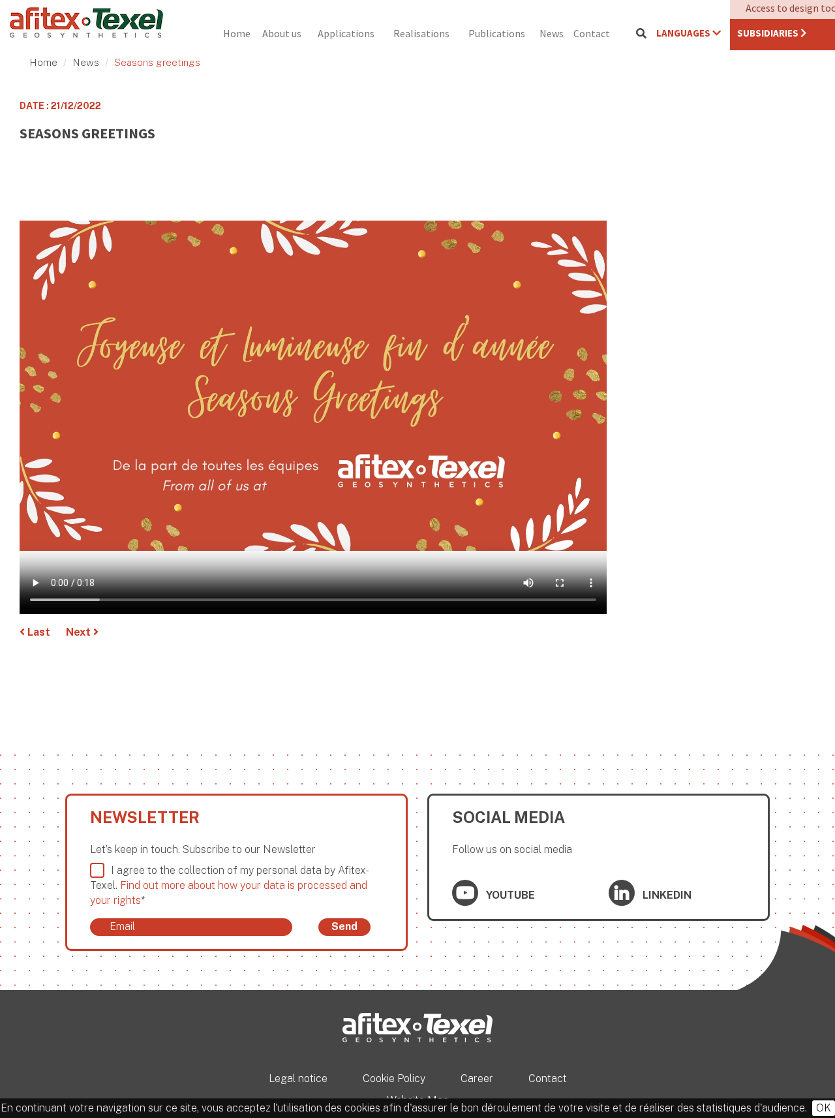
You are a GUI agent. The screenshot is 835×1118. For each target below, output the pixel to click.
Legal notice (298, 1078)
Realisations (421, 33)
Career (477, 1078)
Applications (346, 33)
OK (823, 1108)
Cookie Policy (394, 1078)
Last (37, 632)
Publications (496, 33)
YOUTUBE (509, 895)
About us (281, 33)
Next (79, 632)
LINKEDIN (665, 895)
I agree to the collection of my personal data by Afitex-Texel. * (229, 885)
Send (344, 926)
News (551, 33)
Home (236, 33)
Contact (591, 33)
